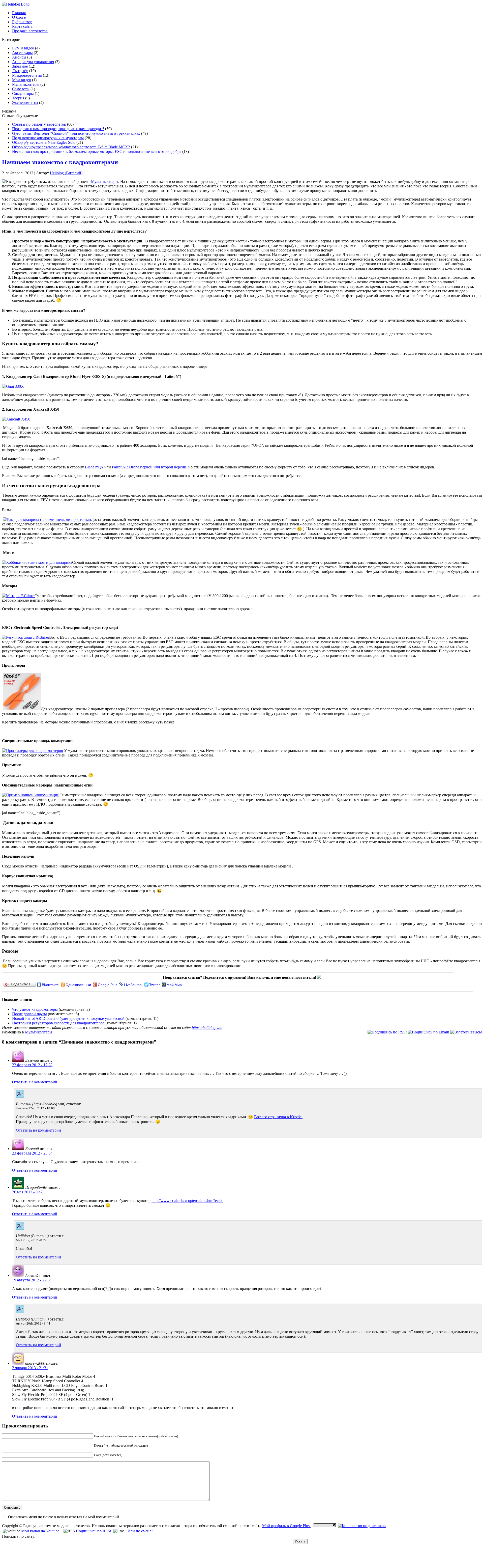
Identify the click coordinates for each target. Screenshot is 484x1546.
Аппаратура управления (33, 62)
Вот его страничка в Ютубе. (278, 1117)
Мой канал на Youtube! (40, 1531)
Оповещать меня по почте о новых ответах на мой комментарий (63, 1517)
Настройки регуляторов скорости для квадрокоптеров (58, 1023)
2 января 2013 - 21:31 (30, 1368)
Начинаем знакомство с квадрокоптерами (60, 162)
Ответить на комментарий (34, 1082)
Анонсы (19, 57)
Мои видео (21, 80)
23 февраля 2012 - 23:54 (32, 1153)
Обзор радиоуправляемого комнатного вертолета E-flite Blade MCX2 (71, 147)
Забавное (20, 66)
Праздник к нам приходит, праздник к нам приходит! (58, 129)
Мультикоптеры (25, 84)
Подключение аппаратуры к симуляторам (48, 138)
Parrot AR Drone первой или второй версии (149, 467)
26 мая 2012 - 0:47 (27, 1192)
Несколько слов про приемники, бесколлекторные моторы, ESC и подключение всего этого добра (96, 151)
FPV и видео (23, 48)
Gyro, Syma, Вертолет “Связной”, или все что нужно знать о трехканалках (76, 133)
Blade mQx (94, 467)
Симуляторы (23, 93)
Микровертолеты (27, 75)
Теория (18, 98)
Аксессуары (22, 52)
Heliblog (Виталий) (66, 173)
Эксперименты (25, 102)
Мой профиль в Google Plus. (286, 1526)
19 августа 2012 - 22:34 (31, 1280)
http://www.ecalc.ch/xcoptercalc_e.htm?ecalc (187, 1200)
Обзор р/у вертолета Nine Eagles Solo (43, 142)
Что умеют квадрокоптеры (35, 1009)
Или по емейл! (140, 1531)
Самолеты (20, 89)
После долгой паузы (29, 1014)
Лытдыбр (20, 71)
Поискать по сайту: (18, 1536)
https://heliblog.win (207, 1027)
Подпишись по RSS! (93, 1531)
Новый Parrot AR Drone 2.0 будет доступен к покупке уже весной (68, 1018)
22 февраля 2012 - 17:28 (32, 1065)
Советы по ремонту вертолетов (39, 124)
